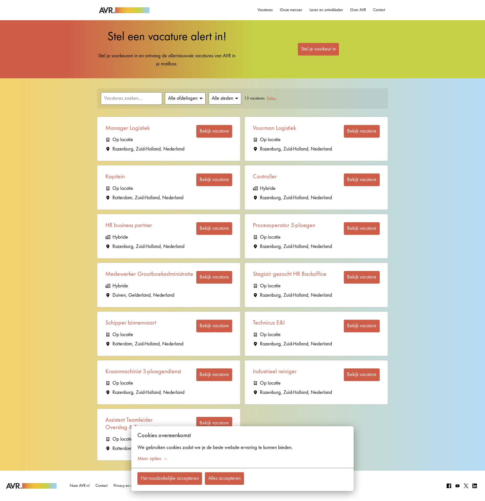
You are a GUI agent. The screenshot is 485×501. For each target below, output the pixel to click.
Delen (271, 98)
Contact (379, 10)
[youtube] (457, 486)
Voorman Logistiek (274, 129)
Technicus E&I (269, 323)
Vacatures (265, 10)
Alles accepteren (224, 478)
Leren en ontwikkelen (326, 10)
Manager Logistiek (127, 129)
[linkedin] (474, 486)
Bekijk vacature (214, 131)
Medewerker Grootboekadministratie (149, 274)
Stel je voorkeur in (318, 49)
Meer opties (149, 458)
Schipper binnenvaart (130, 323)
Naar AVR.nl (79, 486)
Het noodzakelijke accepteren (170, 478)
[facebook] (449, 486)
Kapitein (115, 177)
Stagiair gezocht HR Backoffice (289, 274)
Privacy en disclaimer (129, 486)
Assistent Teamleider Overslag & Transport (130, 424)
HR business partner (128, 226)
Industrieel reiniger (275, 372)
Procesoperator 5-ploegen (284, 226)
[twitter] (466, 486)
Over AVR (358, 10)
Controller (265, 177)
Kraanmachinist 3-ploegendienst (143, 372)
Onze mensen (291, 10)
